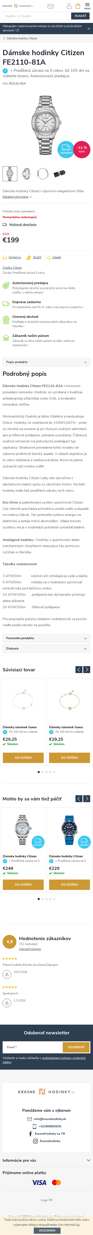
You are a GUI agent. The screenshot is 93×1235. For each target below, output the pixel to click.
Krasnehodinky (50, 1141)
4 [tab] (50, 772)
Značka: (12, 268)
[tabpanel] (23, 722)
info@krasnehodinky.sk (50, 1119)
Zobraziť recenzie (30, 949)
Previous (78, 669)
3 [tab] (46, 772)
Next (86, 669)
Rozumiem (47, 1231)
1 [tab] (39, 772)
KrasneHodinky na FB (50, 1134)
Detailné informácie (15, 197)
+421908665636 (50, 1126)
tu (78, 1225)
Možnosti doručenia (23, 224)
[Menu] (87, 5)
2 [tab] (43, 772)
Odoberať (76, 1047)
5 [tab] (54, 772)
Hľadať (80, 16)
